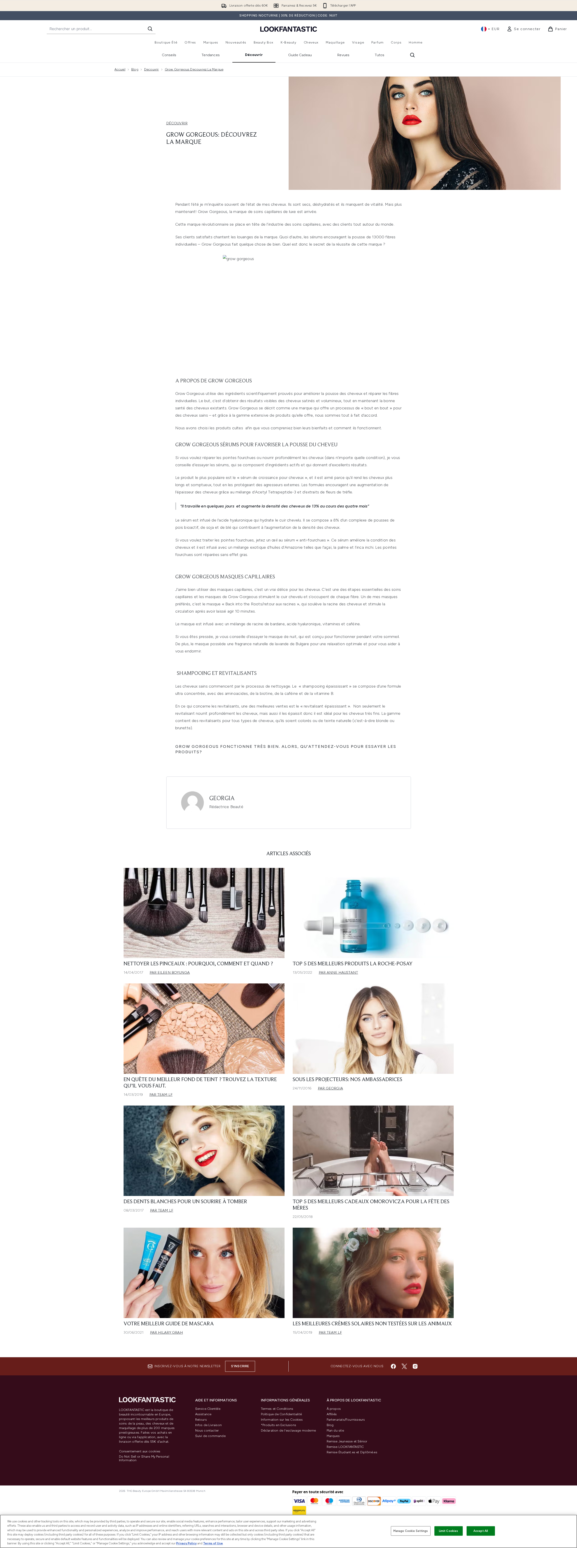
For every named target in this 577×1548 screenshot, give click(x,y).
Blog (134, 69)
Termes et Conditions (277, 1409)
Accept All (480, 1531)
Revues (343, 55)
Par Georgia (330, 1088)
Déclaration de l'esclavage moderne (288, 1430)
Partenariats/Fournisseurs (346, 1420)
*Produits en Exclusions (278, 1425)
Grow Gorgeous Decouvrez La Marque (194, 69)
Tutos (379, 55)
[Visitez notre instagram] (415, 1366)
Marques (333, 1436)
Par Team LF (161, 1094)
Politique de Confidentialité (281, 1414)
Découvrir (254, 55)
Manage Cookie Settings (410, 1531)
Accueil (119, 69)
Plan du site (335, 1430)
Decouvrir (151, 69)
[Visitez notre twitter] (404, 1366)
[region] (288, 1531)
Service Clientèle (207, 1409)
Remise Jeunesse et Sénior (347, 1441)
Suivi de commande (210, 1436)
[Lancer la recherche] (150, 29)
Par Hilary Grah (166, 1332)
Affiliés (332, 1414)
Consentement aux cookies (140, 1451)
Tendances (211, 55)
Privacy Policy (186, 1543)
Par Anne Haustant (338, 972)
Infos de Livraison (208, 1425)
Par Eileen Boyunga (170, 972)
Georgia (222, 798)
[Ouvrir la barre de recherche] (412, 55)
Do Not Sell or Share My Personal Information (144, 1458)
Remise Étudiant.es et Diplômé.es (352, 1452)
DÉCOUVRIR (177, 123)
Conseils (169, 55)
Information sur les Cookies (282, 1420)
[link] (523, 29)
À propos (334, 1409)
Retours (201, 1420)
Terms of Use (213, 1543)
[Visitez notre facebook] (393, 1366)
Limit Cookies (448, 1531)
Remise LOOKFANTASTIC (345, 1447)
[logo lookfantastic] (288, 29)
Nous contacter (207, 1430)
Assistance (203, 1414)
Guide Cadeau (300, 55)
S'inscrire (240, 1366)
